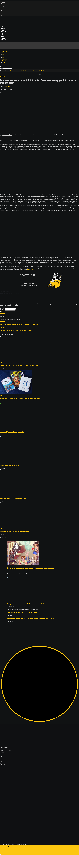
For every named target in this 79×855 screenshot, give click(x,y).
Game (3, 38)
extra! (1, 319)
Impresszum (5, 747)
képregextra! (10, 319)
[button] (39, 850)
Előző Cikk (2, 321)
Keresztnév (2, 308)
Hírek (3, 28)
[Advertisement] (34, 632)
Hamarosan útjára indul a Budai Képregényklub (12, 432)
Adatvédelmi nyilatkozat (7, 750)
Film (3, 30)
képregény (5, 319)
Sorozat (4, 31)
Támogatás (4, 754)
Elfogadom (3, 311)
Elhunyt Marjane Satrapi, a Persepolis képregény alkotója (14, 531)
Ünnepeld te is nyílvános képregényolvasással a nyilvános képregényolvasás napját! (21, 365)
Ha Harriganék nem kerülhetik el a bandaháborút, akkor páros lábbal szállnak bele (30, 619)
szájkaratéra (30, 269)
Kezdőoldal (4, 51)
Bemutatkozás (5, 746)
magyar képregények (17, 319)
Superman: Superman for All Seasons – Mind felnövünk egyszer (16, 331)
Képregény (4, 59)
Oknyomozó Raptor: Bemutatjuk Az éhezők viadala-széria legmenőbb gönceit (19, 324)
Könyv (3, 33)
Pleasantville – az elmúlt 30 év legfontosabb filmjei (22, 612)
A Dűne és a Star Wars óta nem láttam (10, 465)
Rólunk (3, 2)
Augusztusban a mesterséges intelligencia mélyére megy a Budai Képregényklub (20, 399)
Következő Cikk (3, 327)
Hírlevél (4, 752)
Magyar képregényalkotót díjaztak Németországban (13, 498)
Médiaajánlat (5, 749)
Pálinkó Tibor (7, 86)
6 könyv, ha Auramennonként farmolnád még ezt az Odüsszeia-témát (26, 604)
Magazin (4, 39)
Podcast (4, 36)
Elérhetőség (4, 3)
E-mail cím (2, 310)
